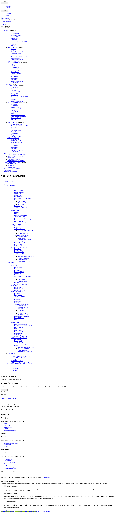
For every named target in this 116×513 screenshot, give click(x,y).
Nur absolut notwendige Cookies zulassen (26, 511)
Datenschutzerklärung (10, 430)
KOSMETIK (11, 186)
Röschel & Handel (16, 118)
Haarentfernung (15, 72)
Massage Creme (22, 313)
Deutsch (7, 7)
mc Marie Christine (16, 67)
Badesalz (13, 119)
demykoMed (14, 112)
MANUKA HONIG (16, 367)
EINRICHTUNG (12, 32)
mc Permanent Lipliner (24, 233)
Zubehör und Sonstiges (17, 46)
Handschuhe (14, 76)
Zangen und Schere (16, 53)
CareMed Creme (22, 236)
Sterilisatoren (21, 201)
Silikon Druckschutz (16, 107)
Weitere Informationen (44, 511)
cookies (6, 428)
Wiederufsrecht (8, 427)
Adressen (6, 463)
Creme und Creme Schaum (18, 69)
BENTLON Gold (15, 139)
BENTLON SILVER (17, 141)
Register (3, 21)
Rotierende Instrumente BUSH (19, 56)
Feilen (12, 50)
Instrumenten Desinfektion (25, 261)
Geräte (12, 42)
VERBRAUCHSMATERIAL (15, 75)
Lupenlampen (14, 39)
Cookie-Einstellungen (10, 468)
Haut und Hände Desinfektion (26, 256)
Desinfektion (14, 82)
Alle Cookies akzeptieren (7, 511)
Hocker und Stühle (16, 35)
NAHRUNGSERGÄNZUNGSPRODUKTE (19, 364)
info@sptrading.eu (10, 411)
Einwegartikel (14, 78)
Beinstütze (13, 90)
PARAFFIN (14, 359)
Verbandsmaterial (15, 79)
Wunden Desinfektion (23, 258)
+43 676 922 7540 (8, 398)
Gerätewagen (14, 36)
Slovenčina (8, 6)
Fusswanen (14, 89)
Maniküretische (15, 38)
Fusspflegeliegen (15, 87)
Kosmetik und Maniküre (17, 52)
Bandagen (13, 110)
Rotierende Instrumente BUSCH (19, 125)
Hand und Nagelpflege (17, 70)
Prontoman (21, 312)
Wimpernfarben (15, 64)
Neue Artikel (7, 444)
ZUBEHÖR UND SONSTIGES (20, 362)
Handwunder (21, 238)
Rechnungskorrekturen (10, 462)
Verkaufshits (7, 446)
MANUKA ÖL (15, 368)
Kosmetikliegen (15, 33)
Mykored (13, 113)
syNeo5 (13, 65)
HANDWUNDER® (23, 315)
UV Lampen (21, 204)
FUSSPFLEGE (11, 262)
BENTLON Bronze (16, 142)
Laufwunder (21, 310)
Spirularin (20, 241)
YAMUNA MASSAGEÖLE (19, 358)
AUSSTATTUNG (12, 85)
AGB (5, 424)
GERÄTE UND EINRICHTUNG (20, 356)
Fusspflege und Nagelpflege (18, 116)
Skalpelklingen (15, 135)
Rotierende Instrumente (17, 55)
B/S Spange (14, 104)
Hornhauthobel (15, 133)
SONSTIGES (14, 370)
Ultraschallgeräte (22, 203)
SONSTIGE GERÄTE (17, 361)
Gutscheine (7, 465)
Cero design (46, 477)
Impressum (7, 425)
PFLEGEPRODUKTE (13, 62)
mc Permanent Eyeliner (24, 232)
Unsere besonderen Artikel (11, 443)
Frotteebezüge (14, 44)
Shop (5, 184)
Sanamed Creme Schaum (24, 239)
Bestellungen (7, 460)
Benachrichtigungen (9, 467)
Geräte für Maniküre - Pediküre (19, 41)
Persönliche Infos (8, 459)
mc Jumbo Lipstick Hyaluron (25, 230)
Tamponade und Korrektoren (18, 108)
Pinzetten (13, 49)
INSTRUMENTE (12, 47)
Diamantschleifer (15, 58)
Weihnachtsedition (16, 73)
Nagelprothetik (15, 105)
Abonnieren (4, 390)
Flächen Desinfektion (23, 259)
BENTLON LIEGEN (13, 61)
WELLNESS (11, 353)
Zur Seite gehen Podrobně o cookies (10, 510)
